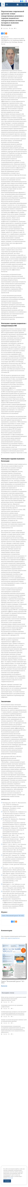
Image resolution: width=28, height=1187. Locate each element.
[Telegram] (4, 33)
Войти (25, 4)
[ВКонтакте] (2, 33)
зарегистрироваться (14, 938)
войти (3, 938)
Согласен (7, 1181)
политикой (10, 1178)
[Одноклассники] (6, 33)
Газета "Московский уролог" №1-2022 (13, 915)
